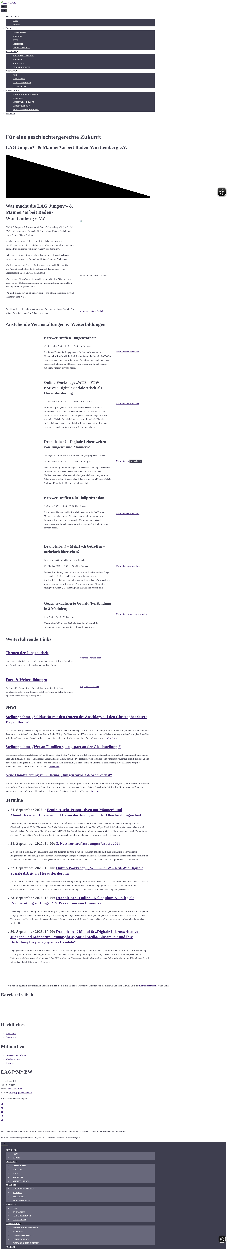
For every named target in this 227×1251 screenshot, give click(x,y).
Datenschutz (11, 1037)
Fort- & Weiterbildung (23, 56)
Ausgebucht (135, 461)
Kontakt (10, 114)
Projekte (11, 71)
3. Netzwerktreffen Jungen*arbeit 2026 (88, 843)
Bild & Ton (18, 98)
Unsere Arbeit (19, 32)
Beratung (17, 59)
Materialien (13, 90)
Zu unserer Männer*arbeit (91, 311)
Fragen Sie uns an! (21, 67)
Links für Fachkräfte (23, 102)
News (15, 21)
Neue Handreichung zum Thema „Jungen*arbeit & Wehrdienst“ (59, 775)
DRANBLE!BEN (19, 79)
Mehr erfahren (122, 351)
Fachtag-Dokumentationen (26, 110)
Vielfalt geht (19, 87)
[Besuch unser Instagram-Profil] (2, 1108)
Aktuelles (11, 17)
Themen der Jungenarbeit (27, 653)
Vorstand (17, 36)
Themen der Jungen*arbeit (25, 94)
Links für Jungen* (21, 106)
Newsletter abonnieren (16, 1055)
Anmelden (134, 351)
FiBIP (15, 75)
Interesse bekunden (138, 614)
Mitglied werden (13, 1059)
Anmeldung (134, 513)
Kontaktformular (147, 985)
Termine (16, 25)
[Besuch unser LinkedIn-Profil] (2, 1116)
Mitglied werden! (21, 48)
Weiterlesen (112, 738)
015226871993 (15, 1088)
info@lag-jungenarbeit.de (20, 1092)
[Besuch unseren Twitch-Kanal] (2, 1120)
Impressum (11, 1033)
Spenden (10, 1063)
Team (15, 40)
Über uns (10, 28)
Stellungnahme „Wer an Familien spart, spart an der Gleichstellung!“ (63, 746)
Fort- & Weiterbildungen (26, 679)
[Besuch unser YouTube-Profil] (2, 1112)
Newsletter (18, 63)
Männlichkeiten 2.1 (22, 83)
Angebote (11, 52)
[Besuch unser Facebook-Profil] (2, 1105)
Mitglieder (18, 44)
